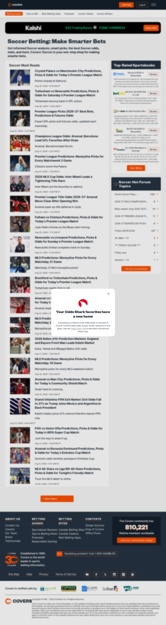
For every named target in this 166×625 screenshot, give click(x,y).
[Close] (108, 294)
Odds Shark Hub (78, 328)
